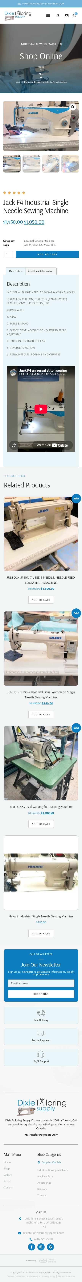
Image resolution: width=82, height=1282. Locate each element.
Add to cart (47, 254)
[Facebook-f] (31, 1246)
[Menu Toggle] (48, 15)
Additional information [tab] (40, 271)
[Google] (50, 1246)
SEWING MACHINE (44, 245)
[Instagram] (40, 1246)
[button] (58, 15)
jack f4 (27, 245)
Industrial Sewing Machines (41, 44)
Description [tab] (15, 271)
